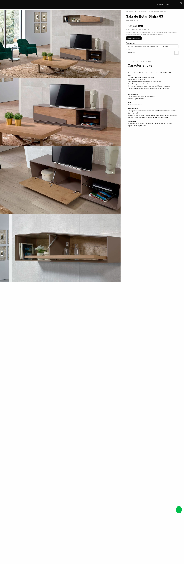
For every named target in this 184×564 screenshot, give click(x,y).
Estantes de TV (143, 11)
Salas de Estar (131, 11)
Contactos (160, 4)
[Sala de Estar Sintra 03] (60, 44)
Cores (130, 51)
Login (167, 4)
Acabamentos (147, 44)
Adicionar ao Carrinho (133, 38)
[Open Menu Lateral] (4, 4)
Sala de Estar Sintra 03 (158, 11)
